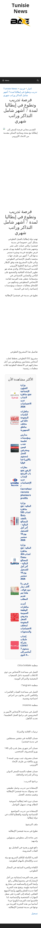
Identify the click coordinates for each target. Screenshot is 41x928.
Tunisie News (20, 8)
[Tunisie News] (20, 21)
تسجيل (34, 913)
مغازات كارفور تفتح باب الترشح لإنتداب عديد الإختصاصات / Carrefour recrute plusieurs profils (26, 483)
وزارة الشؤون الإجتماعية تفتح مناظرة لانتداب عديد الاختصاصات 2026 (25, 395)
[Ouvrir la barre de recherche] (38, 80)
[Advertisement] (20, 53)
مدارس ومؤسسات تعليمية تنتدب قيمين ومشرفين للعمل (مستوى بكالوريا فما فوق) (25, 448)
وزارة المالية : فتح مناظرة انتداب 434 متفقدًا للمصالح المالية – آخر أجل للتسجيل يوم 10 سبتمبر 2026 (25, 561)
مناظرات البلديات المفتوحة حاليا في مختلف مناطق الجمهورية (25, 420)
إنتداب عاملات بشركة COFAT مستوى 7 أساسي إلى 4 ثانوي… (25, 645)
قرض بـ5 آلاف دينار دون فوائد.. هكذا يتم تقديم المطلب (25, 591)
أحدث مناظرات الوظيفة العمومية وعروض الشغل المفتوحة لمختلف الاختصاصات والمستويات (25, 617)
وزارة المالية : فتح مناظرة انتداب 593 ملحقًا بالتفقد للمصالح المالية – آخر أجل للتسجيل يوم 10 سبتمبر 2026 (25, 521)
